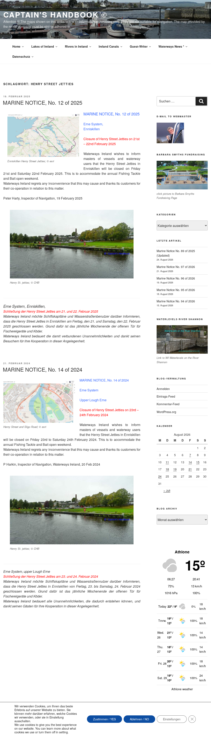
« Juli (166, 490)
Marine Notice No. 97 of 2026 (176, 267)
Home (16, 46)
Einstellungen (172, 719)
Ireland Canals (109, 46)
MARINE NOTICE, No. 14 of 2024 (42, 369)
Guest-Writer (139, 46)
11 (167, 462)
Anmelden (163, 389)
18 (167, 469)
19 (175, 469)
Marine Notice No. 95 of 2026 (176, 290)
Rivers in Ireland (76, 46)
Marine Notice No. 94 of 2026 (176, 301)
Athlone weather (182, 689)
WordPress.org (166, 412)
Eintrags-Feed (166, 396)
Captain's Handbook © (55, 14)
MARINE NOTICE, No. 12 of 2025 (42, 102)
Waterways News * (171, 46)
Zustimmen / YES (104, 719)
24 (160, 476)
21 (190, 469)
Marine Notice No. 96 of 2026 (176, 278)
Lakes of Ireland (42, 46)
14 (190, 462)
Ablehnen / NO (139, 719)
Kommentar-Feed (168, 404)
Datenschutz (21, 56)
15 (197, 462)
